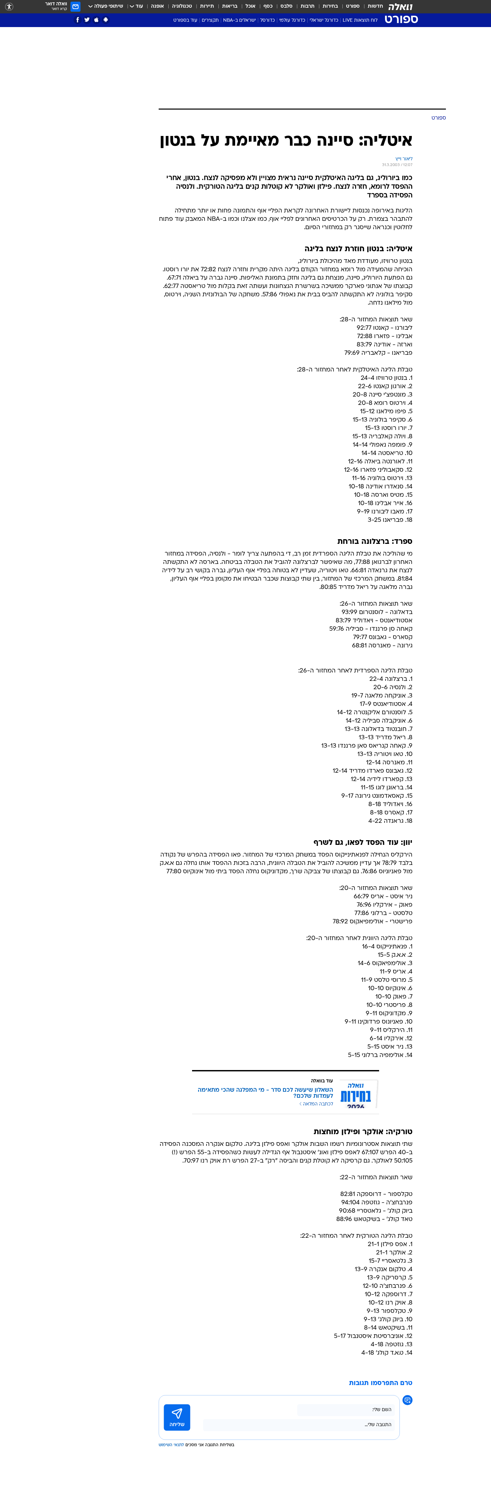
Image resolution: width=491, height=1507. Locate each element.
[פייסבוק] (77, 20)
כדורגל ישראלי (324, 20)
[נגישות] (9, 7)
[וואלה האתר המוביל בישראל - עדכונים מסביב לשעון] (400, 6)
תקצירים (210, 20)
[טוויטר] (87, 20)
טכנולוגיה (182, 6)
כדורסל (267, 20)
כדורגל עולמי (292, 20)
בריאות (229, 6)
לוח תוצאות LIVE (360, 20)
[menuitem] (371, 6)
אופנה (157, 6)
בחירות (330, 6)
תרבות (308, 6)
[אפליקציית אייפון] (96, 20)
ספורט (353, 6)
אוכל (251, 6)
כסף (268, 6)
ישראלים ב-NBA (239, 20)
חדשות (375, 6)
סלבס (287, 6)
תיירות (207, 6)
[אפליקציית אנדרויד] (106, 20)
